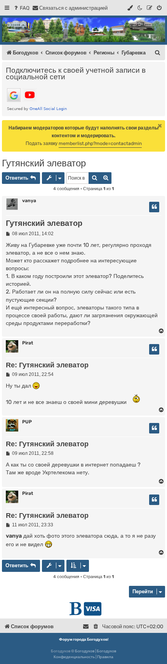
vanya (29, 200)
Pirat (27, 343)
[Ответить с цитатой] (154, 207)
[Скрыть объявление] (160, 125)
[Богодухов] (83, 29)
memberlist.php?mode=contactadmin (100, 143)
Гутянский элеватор (44, 163)
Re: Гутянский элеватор (47, 365)
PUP (27, 422)
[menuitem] (21, 8)
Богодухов (84, 651)
